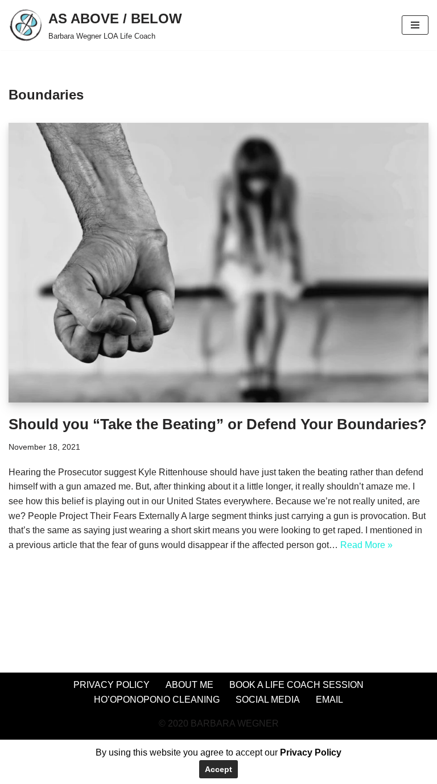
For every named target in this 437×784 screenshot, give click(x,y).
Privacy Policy (310, 752)
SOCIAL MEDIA (268, 699)
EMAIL (329, 699)
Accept (218, 769)
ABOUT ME (189, 685)
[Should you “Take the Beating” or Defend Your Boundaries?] (218, 263)
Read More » (366, 545)
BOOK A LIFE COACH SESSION (296, 685)
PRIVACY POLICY (111, 685)
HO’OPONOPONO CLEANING (157, 699)
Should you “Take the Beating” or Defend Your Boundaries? (218, 424)
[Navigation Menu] (415, 25)
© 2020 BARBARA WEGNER (219, 723)
